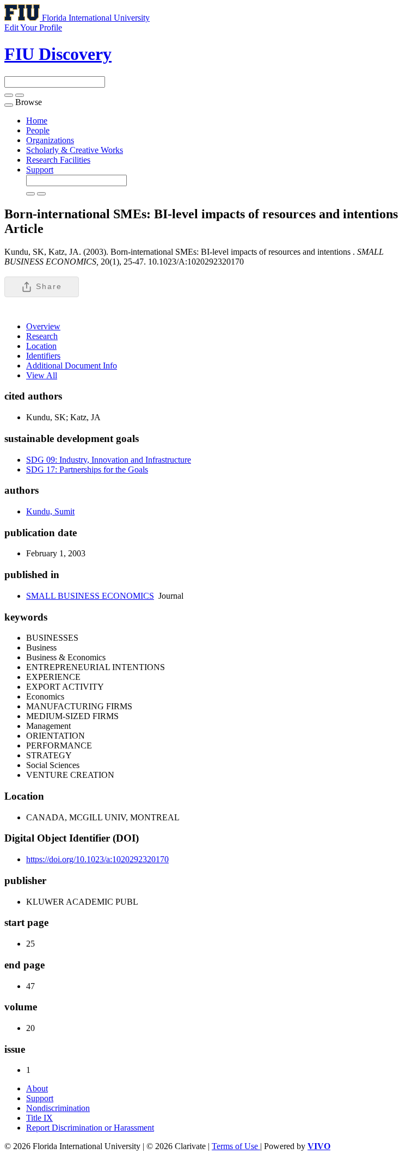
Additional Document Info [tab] (71, 365)
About (37, 1088)
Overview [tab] (43, 326)
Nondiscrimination (58, 1108)
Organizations (50, 140)
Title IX (39, 1117)
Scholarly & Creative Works (74, 150)
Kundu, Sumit (50, 511)
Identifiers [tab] (43, 355)
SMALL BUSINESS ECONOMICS (90, 595)
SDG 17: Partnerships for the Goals (87, 469)
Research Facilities (58, 159)
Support (39, 169)
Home (36, 120)
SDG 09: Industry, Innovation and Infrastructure (108, 459)
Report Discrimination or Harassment (90, 1127)
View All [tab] (41, 375)
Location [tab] (41, 346)
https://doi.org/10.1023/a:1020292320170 (97, 859)
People (38, 130)
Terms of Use (236, 1146)
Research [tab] (42, 336)
